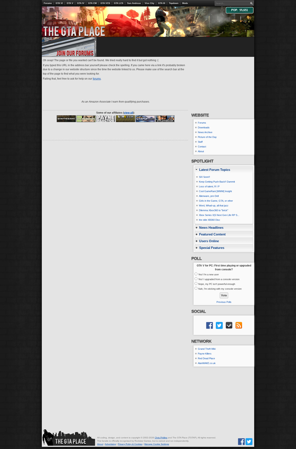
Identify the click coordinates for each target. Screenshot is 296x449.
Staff (200, 141)
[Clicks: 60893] (164, 118)
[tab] (224, 169)
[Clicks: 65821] (86, 118)
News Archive (205, 132)
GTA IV (80, 3)
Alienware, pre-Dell (209, 196)
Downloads (204, 127)
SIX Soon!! (204, 177)
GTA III (161, 3)
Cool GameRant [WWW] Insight (215, 191)
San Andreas (134, 3)
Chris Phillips (161, 437)
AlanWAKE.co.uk (207, 363)
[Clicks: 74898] (145, 118)
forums (97, 78)
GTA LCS (118, 3)
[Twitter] (249, 441)
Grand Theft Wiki (207, 349)
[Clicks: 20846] (105, 118)
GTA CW (92, 3)
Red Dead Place (206, 358)
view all (128, 112)
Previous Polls (223, 302)
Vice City (149, 3)
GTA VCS (105, 3)
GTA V (70, 3)
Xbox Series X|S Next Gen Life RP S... (219, 215)
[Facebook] (241, 441)
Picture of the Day (207, 137)
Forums (48, 3)
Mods (185, 3)
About (201, 151)
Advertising (110, 444)
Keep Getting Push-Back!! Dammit (217, 181)
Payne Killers (204, 353)
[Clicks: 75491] (66, 118)
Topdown (173, 3)
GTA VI (59, 3)
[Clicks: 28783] (125, 118)
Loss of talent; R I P (209, 186)
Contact (202, 146)
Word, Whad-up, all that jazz (213, 205)
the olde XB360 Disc (209, 220)
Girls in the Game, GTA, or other (216, 200)
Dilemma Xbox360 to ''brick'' (213, 210)
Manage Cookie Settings (156, 444)
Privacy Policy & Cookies (130, 444)
